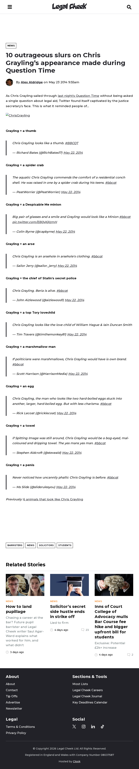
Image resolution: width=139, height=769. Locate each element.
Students (64, 545)
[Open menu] (10, 7)
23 (87, 630)
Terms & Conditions (20, 727)
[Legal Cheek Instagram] (83, 726)
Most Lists (80, 684)
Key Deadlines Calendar (89, 702)
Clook (76, 761)
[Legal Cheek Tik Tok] (102, 726)
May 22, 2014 (73, 152)
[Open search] (129, 7)
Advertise (13, 702)
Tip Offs (12, 696)
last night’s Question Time (78, 96)
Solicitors (46, 545)
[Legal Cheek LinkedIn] (93, 726)
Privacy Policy (16, 733)
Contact (12, 690)
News (11, 45)
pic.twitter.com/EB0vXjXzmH (34, 222)
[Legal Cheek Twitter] (74, 726)
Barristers (14, 545)
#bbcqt (110, 182)
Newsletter (14, 708)
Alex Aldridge (32, 82)
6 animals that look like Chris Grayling (53, 499)
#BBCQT (71, 143)
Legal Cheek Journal (87, 696)
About (10, 684)
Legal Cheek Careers (87, 690)
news (9, 601)
